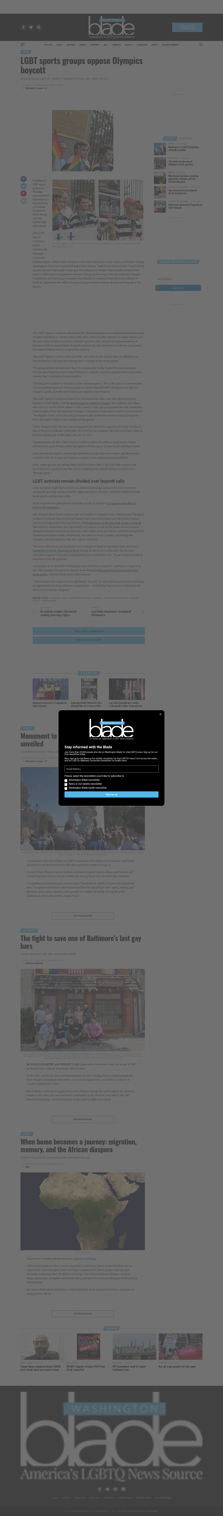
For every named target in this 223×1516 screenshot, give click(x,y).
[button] (111, 782)
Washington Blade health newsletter (88, 788)
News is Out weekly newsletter (85, 784)
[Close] (160, 714)
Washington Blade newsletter (84, 780)
